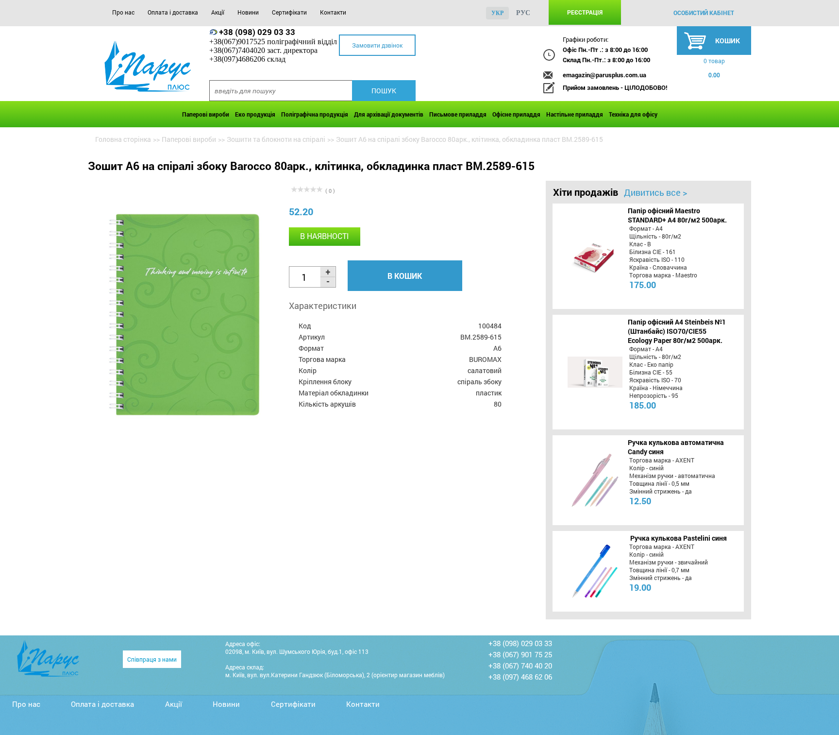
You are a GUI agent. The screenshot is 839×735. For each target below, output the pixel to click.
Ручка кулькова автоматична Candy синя (676, 447)
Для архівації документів (388, 114)
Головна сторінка (123, 139)
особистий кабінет (703, 13)
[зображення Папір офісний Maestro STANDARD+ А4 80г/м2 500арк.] (585, 256)
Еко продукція (255, 114)
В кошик (404, 276)
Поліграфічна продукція (314, 114)
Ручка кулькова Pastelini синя (678, 538)
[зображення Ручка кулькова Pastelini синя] (585, 571)
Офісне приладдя (516, 114)
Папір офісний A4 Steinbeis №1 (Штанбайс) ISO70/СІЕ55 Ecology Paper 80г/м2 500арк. (677, 331)
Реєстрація (585, 12)
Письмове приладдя (458, 114)
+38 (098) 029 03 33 (257, 31)
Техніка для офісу (633, 114)
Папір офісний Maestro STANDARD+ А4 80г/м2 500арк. (677, 215)
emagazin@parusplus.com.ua (604, 74)
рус (523, 13)
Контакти (333, 12)
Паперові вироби (205, 114)
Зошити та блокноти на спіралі (276, 139)
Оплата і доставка (173, 12)
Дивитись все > (655, 192)
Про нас (123, 12)
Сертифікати (289, 12)
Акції (217, 12)
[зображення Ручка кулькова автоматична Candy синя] (585, 480)
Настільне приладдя (574, 114)
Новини (248, 12)
